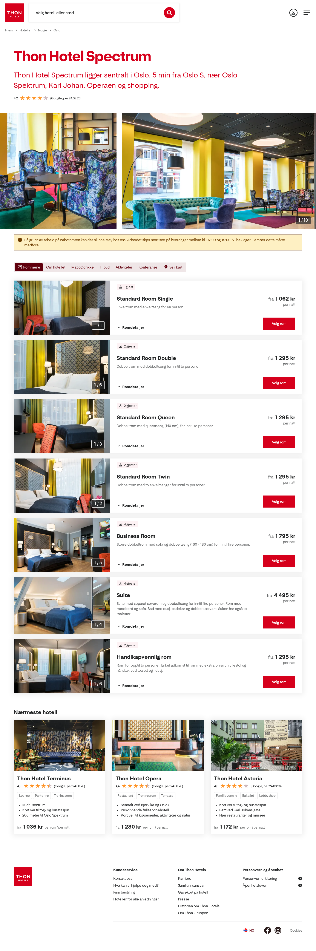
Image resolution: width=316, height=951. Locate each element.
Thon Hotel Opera (138, 778)
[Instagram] (278, 930)
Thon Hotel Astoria (238, 778)
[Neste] (311, 171)
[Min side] (293, 13)
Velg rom (279, 323)
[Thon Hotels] (14, 12)
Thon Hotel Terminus (44, 778)
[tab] (28, 267)
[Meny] (307, 13)
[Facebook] (267, 930)
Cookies (296, 930)
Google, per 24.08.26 (65, 98)
